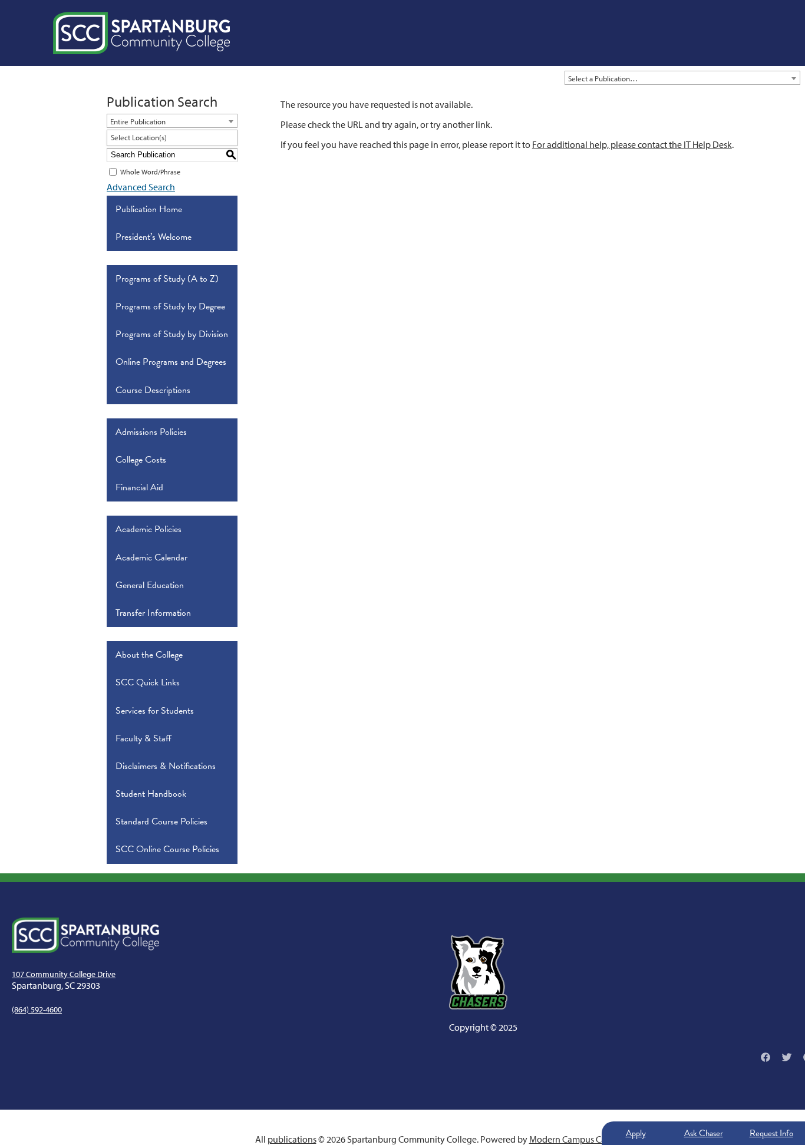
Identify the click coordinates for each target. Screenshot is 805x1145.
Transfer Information (153, 613)
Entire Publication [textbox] (138, 121)
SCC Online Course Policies (167, 849)
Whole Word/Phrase (150, 171)
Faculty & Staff (143, 738)
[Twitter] (786, 1057)
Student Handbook (151, 794)
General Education (150, 585)
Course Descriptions (153, 390)
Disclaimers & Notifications (166, 766)
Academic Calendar (151, 557)
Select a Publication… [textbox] (603, 78)
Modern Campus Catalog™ (580, 1139)
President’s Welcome (154, 237)
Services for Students (155, 711)
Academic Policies (149, 529)
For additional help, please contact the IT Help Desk (632, 144)
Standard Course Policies (161, 821)
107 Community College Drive (64, 974)
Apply (636, 1133)
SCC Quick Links (148, 682)
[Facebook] (765, 1057)
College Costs (141, 460)
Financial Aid (139, 487)
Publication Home (149, 209)
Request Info (771, 1133)
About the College (149, 655)
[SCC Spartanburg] (141, 33)
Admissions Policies (151, 432)
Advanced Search (141, 187)
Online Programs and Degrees (171, 362)
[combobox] (682, 78)
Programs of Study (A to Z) (167, 279)
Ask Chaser (703, 1133)
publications (292, 1139)
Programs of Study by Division (172, 334)
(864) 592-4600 (37, 1009)
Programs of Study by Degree (170, 306)
